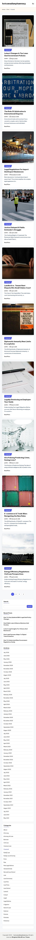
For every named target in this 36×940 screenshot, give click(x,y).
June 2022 (7, 776)
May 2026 (6, 659)
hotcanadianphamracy (14, 3)
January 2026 (8, 662)
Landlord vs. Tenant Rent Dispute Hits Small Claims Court (17, 287)
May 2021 (6, 818)
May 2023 (6, 740)
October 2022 (8, 763)
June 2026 (7, 655)
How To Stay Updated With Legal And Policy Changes (17, 618)
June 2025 (7, 681)
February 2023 (8, 750)
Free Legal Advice (9, 865)
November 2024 (8, 698)
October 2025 (8, 672)
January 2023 (8, 753)
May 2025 (6, 685)
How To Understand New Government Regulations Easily (15, 641)
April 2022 (7, 782)
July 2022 (6, 772)
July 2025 (6, 678)
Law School (7, 888)
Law (5, 875)
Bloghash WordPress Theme (21, 937)
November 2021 (8, 798)
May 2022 (6, 779)
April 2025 (7, 688)
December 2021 (8, 795)
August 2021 (7, 808)
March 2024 (7, 707)
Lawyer (6, 895)
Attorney (6, 833)
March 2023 (7, 746)
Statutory (6, 921)
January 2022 (8, 792)
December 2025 (8, 665)
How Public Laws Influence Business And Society (16, 624)
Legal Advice (7, 901)
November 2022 (8, 759)
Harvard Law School (9, 872)
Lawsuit (6, 891)
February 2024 (8, 711)
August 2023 (7, 730)
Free (5, 862)
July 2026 (6, 652)
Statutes (6, 917)
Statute (6, 914)
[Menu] (33, 3)
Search (6, 601)
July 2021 (6, 811)
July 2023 (6, 733)
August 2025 (7, 675)
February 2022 (8, 789)
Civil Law (6, 843)
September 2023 (8, 727)
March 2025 (7, 691)
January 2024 (8, 714)
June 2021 (6, 815)
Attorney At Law (8, 836)
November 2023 (8, 720)
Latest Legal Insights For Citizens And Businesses (16, 629)
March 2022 (7, 785)
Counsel (7, 50)
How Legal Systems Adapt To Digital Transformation (15, 635)
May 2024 (7, 701)
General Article (8, 869)
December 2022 (8, 756)
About (5, 830)
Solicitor (6, 911)
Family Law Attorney (9, 856)
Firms (5, 859)
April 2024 (7, 704)
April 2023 (7, 743)
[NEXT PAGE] (23, 594)
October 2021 (8, 802)
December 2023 (8, 717)
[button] (23, 594)
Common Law (7, 846)
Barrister (6, 839)
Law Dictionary (8, 878)
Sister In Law (7, 907)
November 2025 (8, 668)
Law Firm (6, 882)
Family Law (7, 852)
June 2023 (7, 737)
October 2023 (8, 724)
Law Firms (6, 885)
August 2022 (7, 769)
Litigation (6, 904)
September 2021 (8, 805)
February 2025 (8, 694)
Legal (5, 898)
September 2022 (8, 766)
